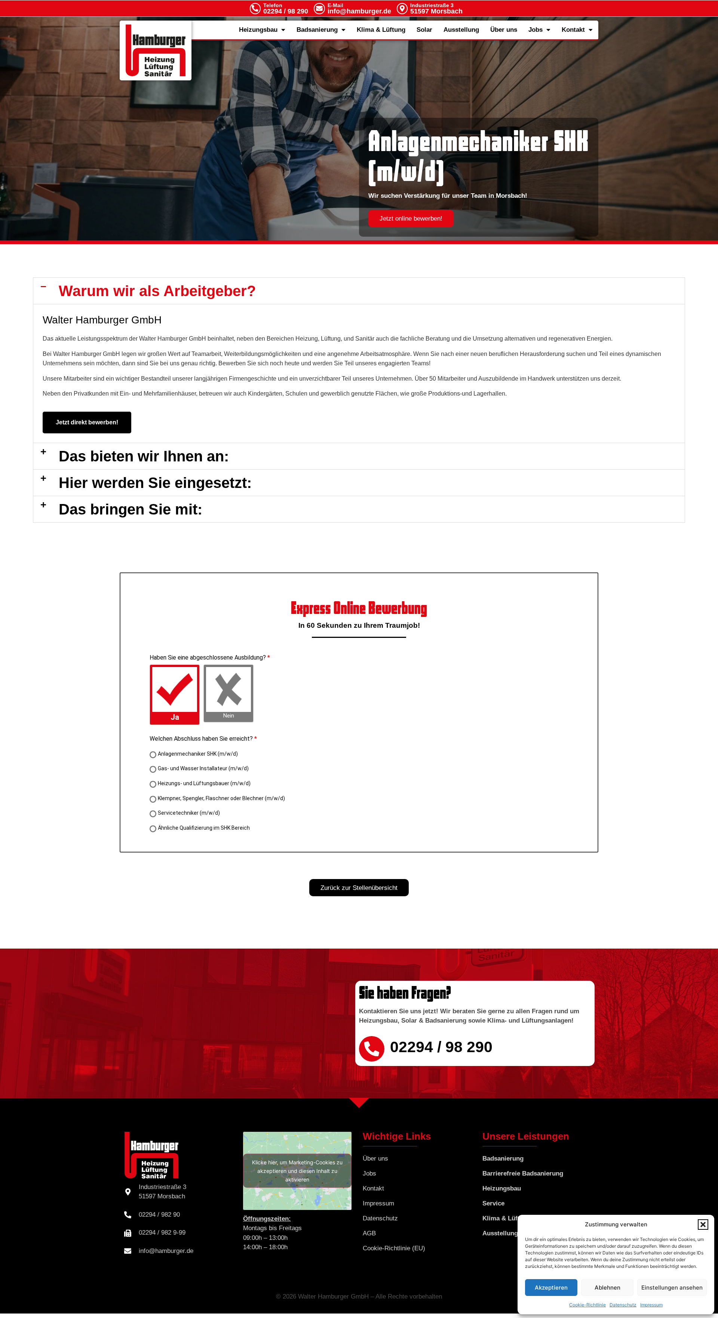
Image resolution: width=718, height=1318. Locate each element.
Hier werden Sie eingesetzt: (155, 482)
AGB (369, 1233)
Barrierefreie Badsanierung (522, 1173)
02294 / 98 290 (285, 8)
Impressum (651, 1305)
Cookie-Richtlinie (587, 1305)
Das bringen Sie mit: (130, 509)
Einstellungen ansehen (672, 1287)
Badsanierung (317, 29)
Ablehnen (607, 1287)
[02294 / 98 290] (371, 1049)
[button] (703, 1224)
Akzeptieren (551, 1287)
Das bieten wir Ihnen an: (144, 456)
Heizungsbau (258, 29)
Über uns (503, 29)
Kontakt (573, 29)
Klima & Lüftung (381, 29)
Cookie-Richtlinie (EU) (394, 1248)
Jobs (535, 29)
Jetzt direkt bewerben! (87, 422)
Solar (424, 29)
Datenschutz (623, 1305)
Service (493, 1203)
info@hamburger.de (359, 8)
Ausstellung (461, 29)
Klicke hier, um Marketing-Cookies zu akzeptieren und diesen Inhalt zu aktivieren (297, 1171)
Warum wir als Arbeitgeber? (157, 291)
